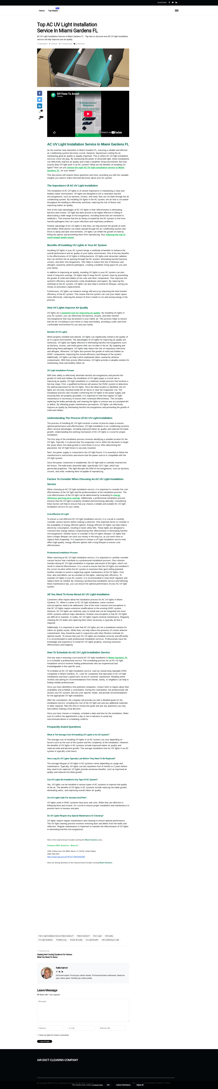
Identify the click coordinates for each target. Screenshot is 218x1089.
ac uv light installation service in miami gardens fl (56, 936)
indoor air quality (77, 940)
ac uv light (98, 936)
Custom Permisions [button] (123, 1085)
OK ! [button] (108, 1085)
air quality (109, 936)
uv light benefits (92, 940)
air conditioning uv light (111, 940)
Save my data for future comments (54, 1035)
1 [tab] (83, 83)
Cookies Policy (97, 1085)
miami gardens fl (84, 936)
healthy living (61, 940)
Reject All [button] (140, 1085)
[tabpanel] (83, 67)
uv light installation (46, 940)
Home (41, 10)
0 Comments (80, 44)
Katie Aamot (43, 44)
